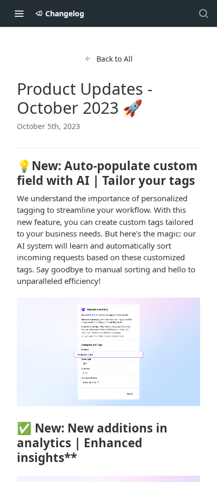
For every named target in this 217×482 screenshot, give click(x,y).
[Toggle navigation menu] (19, 13)
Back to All (114, 59)
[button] (108, 352)
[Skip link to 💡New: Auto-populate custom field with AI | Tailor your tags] (9, 173)
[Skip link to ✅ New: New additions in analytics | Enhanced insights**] (9, 443)
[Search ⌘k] (203, 13)
